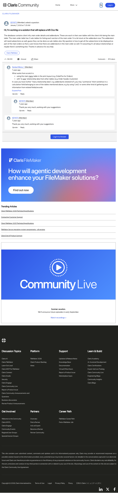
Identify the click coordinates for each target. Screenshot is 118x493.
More (72, 5)
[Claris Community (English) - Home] (21, 5)
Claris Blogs (92, 383)
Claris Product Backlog (38, 362)
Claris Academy (93, 359)
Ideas (32, 366)
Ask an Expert (35, 426)
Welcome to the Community (11, 419)
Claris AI (5, 359)
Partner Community (37, 433)
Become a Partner (36, 429)
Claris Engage (7, 383)
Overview (33, 419)
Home (57, 5)
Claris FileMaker (7, 362)
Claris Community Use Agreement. (16, 467)
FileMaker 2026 (36, 359)
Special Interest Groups (10, 436)
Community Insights (95, 379)
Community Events (8, 429)
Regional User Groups (9, 433)
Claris (4, 340)
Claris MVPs (6, 422)
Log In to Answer (59, 137)
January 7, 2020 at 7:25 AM (20, 25)
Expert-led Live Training (96, 369)
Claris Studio (6, 376)
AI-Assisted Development (97, 362)
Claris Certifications (94, 366)
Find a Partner (35, 422)
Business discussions (9, 400)
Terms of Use (39, 483)
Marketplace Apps (65, 376)
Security (5, 379)
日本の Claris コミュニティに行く (89, 483)
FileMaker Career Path (67, 419)
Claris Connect (7, 372)
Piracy (70, 483)
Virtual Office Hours (66, 369)
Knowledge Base (65, 362)
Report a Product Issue (10, 390)
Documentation (64, 366)
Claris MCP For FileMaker (10, 369)
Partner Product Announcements (13, 404)
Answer (23, 59)
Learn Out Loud (7, 366)
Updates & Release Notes (68, 359)
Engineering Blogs (94, 376)
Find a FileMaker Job (66, 422)
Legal (50, 483)
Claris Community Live (10, 386)
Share (36, 59)
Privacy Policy (60, 483)
